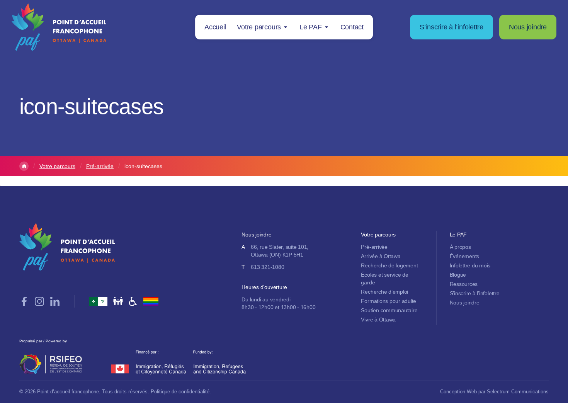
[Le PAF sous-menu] (326, 27)
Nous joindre (528, 27)
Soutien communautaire (389, 310)
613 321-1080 (267, 267)
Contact (352, 27)
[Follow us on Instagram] (39, 301)
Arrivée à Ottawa (380, 256)
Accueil (215, 27)
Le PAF (310, 27)
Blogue (458, 275)
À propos (460, 247)
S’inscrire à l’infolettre (451, 27)
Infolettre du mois (470, 265)
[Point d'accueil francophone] (59, 27)
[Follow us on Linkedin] (55, 301)
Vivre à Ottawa (378, 319)
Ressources (464, 284)
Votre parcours (259, 27)
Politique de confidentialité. (181, 391)
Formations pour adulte (388, 301)
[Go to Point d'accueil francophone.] (24, 166)
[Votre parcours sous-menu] (285, 27)
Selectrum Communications (518, 391)
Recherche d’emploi (384, 292)
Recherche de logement (389, 265)
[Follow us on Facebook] (24, 301)
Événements (465, 256)
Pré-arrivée (374, 247)
